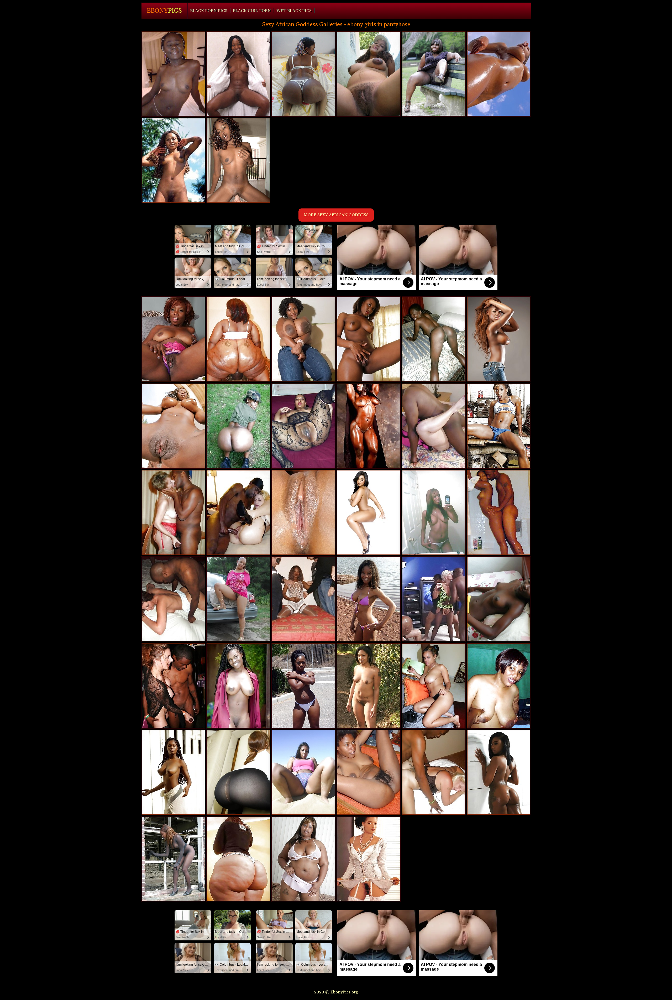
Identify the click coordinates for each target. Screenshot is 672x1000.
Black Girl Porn (252, 10)
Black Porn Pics (208, 10)
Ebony (164, 11)
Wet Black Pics (294, 10)
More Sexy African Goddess (336, 215)
